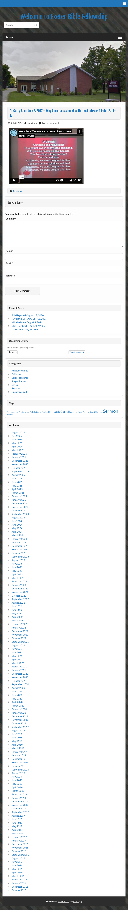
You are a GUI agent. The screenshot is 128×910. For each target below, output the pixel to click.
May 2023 (17, 570)
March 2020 (18, 705)
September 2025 (20, 471)
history (51, 412)
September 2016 (20, 854)
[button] (12, 352)
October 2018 (19, 766)
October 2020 (19, 680)
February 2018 (19, 794)
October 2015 (19, 890)
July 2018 (17, 776)
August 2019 (18, 730)
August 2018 (18, 773)
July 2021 (17, 648)
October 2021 (19, 638)
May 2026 (17, 443)
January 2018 (19, 798)
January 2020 (19, 712)
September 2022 (20, 599)
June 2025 (17, 482)
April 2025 (17, 489)
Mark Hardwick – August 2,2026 (28, 325)
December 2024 (20, 503)
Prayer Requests (20, 381)
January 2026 (19, 457)
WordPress (63, 901)
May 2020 (17, 698)
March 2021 (18, 663)
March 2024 (18, 535)
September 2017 (20, 812)
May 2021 (17, 656)
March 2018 (18, 790)
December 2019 (20, 716)
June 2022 (17, 609)
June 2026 (17, 439)
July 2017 (17, 819)
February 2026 (19, 453)
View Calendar (76, 352)
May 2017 (17, 826)
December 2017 (20, 801)
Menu (9, 36)
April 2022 (17, 616)
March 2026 (18, 450)
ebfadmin (32, 123)
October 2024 (19, 510)
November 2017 (20, 805)
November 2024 (20, 507)
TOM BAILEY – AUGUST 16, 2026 (29, 318)
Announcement (12, 412)
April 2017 (17, 829)
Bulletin (33, 412)
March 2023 (18, 578)
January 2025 (19, 499)
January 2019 (19, 755)
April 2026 (17, 446)
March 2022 (18, 620)
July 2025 (17, 478)
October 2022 (19, 595)
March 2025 (18, 492)
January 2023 (19, 585)
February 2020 (19, 709)
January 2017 (19, 840)
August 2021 (18, 645)
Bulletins (16, 374)
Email (9, 263)
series (15, 384)
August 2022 (18, 602)
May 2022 (17, 613)
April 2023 (17, 574)
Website (10, 275)
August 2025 (18, 474)
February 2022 (19, 624)
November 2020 (20, 677)
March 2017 (18, 833)
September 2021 (20, 641)
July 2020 (17, 691)
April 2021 (17, 659)
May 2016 (17, 868)
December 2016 (20, 844)
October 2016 (19, 851)
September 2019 (20, 727)
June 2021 (17, 652)
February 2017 (19, 837)
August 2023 (18, 560)
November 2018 (20, 762)
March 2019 (18, 748)
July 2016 (17, 861)
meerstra (73, 412)
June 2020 (17, 695)
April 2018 (17, 787)
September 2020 (20, 684)
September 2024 (20, 514)
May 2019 (17, 741)
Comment (12, 218)
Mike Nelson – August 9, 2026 (27, 322)
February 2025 (19, 496)
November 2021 (20, 634)
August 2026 (18, 432)
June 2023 (17, 567)
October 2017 (19, 808)
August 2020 (18, 687)
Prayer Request (83, 412)
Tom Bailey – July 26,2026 (25, 329)
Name (9, 251)
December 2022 (20, 588)
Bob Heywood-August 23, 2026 (28, 315)
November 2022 (20, 592)
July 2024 (17, 521)
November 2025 (20, 464)
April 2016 (17, 872)
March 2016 (18, 876)
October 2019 (19, 723)
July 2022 (17, 606)
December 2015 (20, 886)
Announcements (20, 370)
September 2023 (20, 556)
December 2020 (20, 673)
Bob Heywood (24, 412)
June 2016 (17, 865)
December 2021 (20, 631)
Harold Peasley (42, 412)
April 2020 (17, 702)
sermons (10, 415)
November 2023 (20, 549)
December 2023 (20, 545)
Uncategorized (19, 391)
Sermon (110, 411)
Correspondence (20, 377)
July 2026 (17, 436)
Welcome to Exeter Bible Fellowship (64, 17)
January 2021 (19, 670)
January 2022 (19, 627)
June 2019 (17, 737)
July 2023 (17, 563)
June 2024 (17, 524)
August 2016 (18, 858)
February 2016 (19, 879)
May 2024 (17, 528)
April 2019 (17, 744)
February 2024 (19, 538)
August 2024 (18, 517)
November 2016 (20, 847)
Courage (77, 901)
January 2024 (19, 542)
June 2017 (17, 822)
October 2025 (19, 467)
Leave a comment (50, 123)
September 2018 (20, 769)
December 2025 (20, 460)
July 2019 (17, 734)
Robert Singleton (96, 412)
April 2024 (17, 531)
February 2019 (19, 751)
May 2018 (17, 783)
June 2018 (17, 780)
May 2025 (17, 485)
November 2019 (20, 719)
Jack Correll (62, 411)
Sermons (17, 190)
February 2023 (19, 581)
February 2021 (19, 666)
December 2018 (20, 758)
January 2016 (19, 883)
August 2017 (18, 815)
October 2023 (19, 553)
